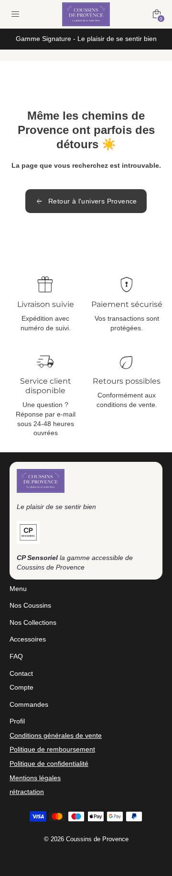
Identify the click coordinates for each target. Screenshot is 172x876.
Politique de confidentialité (49, 763)
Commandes (29, 704)
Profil (17, 721)
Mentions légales (35, 778)
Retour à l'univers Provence (86, 201)
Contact (21, 673)
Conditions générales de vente (56, 735)
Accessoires (28, 639)
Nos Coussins (30, 605)
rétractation (27, 791)
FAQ (16, 656)
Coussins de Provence (97, 839)
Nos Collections (33, 622)
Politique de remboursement (52, 749)
